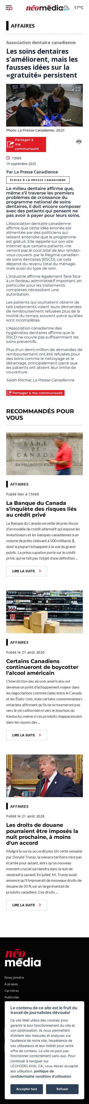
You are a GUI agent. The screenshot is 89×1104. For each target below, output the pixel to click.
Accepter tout (26, 1089)
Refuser (62, 1089)
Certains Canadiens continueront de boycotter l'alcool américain (42, 667)
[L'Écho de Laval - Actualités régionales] (44, 7)
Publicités (12, 997)
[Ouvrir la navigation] (9, 8)
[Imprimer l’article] (79, 142)
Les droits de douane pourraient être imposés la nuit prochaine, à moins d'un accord (42, 834)
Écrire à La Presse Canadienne (38, 180)
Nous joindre (14, 977)
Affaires (23, 25)
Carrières (12, 991)
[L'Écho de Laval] (23, 957)
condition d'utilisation (53, 1076)
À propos (11, 984)
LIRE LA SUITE (23, 571)
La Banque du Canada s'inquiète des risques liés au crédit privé (41, 509)
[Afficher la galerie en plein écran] (77, 89)
